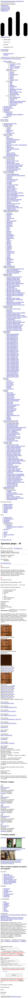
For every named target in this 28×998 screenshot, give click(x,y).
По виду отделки (8, 134)
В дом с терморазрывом (13, 174)
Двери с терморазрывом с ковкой (15, 498)
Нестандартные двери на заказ (14, 166)
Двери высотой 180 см (12, 371)
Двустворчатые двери (12, 170)
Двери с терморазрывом (13, 432)
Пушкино (9, 247)
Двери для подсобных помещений (15, 195)
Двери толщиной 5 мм (12, 358)
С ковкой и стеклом (12, 492)
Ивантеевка (10, 226)
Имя (2, 948)
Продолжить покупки (6, 996)
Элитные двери (10, 132)
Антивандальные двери (13, 423)
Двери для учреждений (12, 200)
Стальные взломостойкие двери (15, 459)
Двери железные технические (14, 276)
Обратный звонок (5, 9)
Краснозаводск (10, 238)
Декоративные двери (9, 487)
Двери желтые (10, 395)
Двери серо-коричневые (13, 400)
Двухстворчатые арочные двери (15, 164)
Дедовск (9, 215)
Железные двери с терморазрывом (15, 302)
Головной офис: (5, 49)
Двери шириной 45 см (12, 336)
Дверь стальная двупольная (13, 451)
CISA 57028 (4, 747)
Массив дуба (10, 138)
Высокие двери (10, 162)
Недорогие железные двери (14, 303)
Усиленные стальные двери (14, 480)
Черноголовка (10, 259)
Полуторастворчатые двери (14, 168)
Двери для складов (11, 198)
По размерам (7, 331)
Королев (9, 232)
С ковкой (9, 491)
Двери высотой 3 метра (13, 376)
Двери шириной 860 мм (13, 334)
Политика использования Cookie (12, 919)
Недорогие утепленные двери (14, 330)
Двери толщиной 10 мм (13, 359)
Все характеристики (6, 563)
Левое (4, 556)
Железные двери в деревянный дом (16, 292)
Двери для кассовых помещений (15, 192)
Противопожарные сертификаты (15, 526)
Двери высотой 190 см (12, 372)
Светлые (9, 419)
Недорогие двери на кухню (14, 320)
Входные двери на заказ (13, 160)
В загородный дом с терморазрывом (16, 175)
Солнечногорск (10, 252)
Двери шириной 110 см (12, 350)
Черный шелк (10, 414)
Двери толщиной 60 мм (13, 367)
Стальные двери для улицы (13, 448)
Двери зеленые (10, 396)
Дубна (8, 219)
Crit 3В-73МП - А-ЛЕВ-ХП (7, 743)
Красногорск (10, 236)
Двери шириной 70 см (12, 343)
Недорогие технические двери (14, 328)
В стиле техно (10, 382)
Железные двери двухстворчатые (15, 294)
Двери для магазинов (12, 194)
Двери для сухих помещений (14, 271)
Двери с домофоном (12, 431)
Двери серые (10, 402)
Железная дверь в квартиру (13, 282)
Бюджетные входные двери (13, 308)
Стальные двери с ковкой (13, 470)
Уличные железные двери (13, 278)
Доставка (9, 528)
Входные (9, 380)
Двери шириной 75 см (12, 344)
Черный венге (10, 411)
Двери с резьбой (11, 152)
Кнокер (5, 512)
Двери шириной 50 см (12, 338)
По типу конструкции (9, 156)
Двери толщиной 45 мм (13, 364)
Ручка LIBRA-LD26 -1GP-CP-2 (8, 715)
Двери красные (10, 398)
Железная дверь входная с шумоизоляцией (13, 286)
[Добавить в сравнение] (21, 548)
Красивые (9, 386)
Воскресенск (10, 214)
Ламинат (9, 146)
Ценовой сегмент (8, 124)
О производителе (8, 522)
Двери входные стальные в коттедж (16, 446)
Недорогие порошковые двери (14, 326)
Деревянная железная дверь (14, 280)
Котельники (10, 234)
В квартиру (9, 176)
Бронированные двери (12, 424)
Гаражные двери (11, 187)
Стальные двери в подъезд (13, 462)
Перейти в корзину (16, 996)
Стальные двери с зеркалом (14, 468)
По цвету (6, 390)
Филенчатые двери (11, 154)
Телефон (3, 949)
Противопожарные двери (10, 123)
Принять (14, 975)
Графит (8, 416)
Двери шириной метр (12, 352)
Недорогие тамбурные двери (14, 327)
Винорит (9, 143)
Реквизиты (9, 525)
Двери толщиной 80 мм (13, 368)
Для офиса (9, 182)
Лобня (8, 239)
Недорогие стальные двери (13, 454)
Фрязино (9, 264)
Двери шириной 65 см (12, 342)
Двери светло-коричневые (13, 399)
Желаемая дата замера (6, 964)
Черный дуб (10, 412)
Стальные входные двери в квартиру (16, 460)
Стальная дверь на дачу (12, 458)
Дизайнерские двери (12, 499)
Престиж (9, 131)
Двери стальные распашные (14, 447)
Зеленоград (9, 224)
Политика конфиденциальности (9, 917)
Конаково (9, 231)
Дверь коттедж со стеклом (13, 203)
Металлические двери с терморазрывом (17, 144)
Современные (10, 388)
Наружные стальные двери (13, 452)
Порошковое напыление (13, 148)
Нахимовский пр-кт (9, 53)
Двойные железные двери (13, 279)
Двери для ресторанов (12, 196)
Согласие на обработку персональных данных (12, 918)
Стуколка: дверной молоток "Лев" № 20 (11, 719)
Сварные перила (8, 508)
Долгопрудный (10, 218)
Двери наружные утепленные (14, 428)
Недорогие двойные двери (13, 323)
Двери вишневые (11, 394)
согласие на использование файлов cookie (12, 969)
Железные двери (8, 274)
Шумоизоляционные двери (13, 436)
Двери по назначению (9, 266)
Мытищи (9, 243)
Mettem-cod (3, 731)
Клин (8, 230)
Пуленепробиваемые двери (13, 434)
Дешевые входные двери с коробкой (16, 312)
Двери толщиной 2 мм (12, 355)
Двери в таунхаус (11, 190)
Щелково (9, 260)
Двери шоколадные (11, 408)
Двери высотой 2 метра (13, 375)
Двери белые (10, 392)
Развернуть (5, 971)
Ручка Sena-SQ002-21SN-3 (7, 703)
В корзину (9, 793)
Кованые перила (8, 505)
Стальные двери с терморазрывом (15, 474)
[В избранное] (1, 785)
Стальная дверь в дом (12, 456)
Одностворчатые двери (12, 167)
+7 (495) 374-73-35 (5, 6)
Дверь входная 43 (5, 787)
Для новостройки (11, 180)
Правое (9, 556)
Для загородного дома (12, 179)
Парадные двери (11, 204)
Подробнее (3, 793)
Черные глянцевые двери (13, 415)
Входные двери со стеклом (13, 438)
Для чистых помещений (13, 272)
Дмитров (9, 216)
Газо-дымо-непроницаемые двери (15, 268)
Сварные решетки (8, 507)
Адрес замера (4, 965)
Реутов (8, 250)
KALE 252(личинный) (6, 735)
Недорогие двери (8, 306)
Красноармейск (10, 235)
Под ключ (9, 310)
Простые (9, 387)
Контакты (6, 529)
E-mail (2, 962)
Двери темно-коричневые (13, 404)
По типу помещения (9, 171)
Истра (8, 227)
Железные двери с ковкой (13, 298)
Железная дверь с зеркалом (13, 290)
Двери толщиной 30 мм (13, 360)
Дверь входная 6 (5, 825)
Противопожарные (8, 518)
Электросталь (10, 262)
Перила (5, 511)
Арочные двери (11, 159)
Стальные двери (8, 442)
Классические (10, 384)
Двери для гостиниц (12, 191)
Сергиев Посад (10, 251)
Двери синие (10, 403)
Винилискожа (10, 147)
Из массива (9, 311)
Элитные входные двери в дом (14, 207)
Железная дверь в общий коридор (15, 283)
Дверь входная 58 (5, 816)
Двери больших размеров (13, 163)
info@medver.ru (4, 5)
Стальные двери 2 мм (12, 483)
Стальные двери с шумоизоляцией (15, 475)
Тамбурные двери (11, 208)
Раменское (9, 248)
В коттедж (9, 178)
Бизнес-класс (10, 130)
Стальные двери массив (13, 466)
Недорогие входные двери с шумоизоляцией (14, 318)
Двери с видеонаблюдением (14, 430)
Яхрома (8, 263)
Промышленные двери (12, 206)
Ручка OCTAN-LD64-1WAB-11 (8, 723)
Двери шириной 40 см (12, 335)
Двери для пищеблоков (12, 270)
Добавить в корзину (5, 552)
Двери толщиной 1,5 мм (13, 354)
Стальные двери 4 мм (12, 486)
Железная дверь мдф (12, 288)
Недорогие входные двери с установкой (17, 316)
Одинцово (9, 246)
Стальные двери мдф (12, 467)
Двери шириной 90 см (12, 348)
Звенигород (10, 223)
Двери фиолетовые (11, 406)
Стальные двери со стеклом (14, 476)
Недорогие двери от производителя (16, 322)
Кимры (8, 228)
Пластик (9, 150)
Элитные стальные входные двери (15, 482)
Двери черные (10, 407)
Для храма (9, 183)
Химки (8, 256)
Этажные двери (11, 186)
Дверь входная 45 (5, 806)
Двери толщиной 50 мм (13, 366)
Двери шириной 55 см (12, 339)
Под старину (10, 383)
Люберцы (9, 240)
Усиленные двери (11, 435)
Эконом (9, 128)
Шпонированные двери (13, 155)
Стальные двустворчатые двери (15, 479)
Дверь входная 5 (5, 797)
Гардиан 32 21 (4, 727)
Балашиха (9, 212)
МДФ (8, 136)
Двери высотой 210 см (12, 374)
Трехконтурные (10, 439)
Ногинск (9, 244)
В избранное (17, 548)
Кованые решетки (8, 504)
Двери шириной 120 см (13, 351)
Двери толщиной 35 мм (13, 362)
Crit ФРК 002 (4, 739)
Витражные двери (11, 490)
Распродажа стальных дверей (14, 455)
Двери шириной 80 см (12, 346)
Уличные (9, 202)
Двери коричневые (11, 410)
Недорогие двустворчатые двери (15, 324)
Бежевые (9, 418)
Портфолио (6, 521)
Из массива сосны (11, 140)
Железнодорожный (11, 220)
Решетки (6, 509)
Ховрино (6, 54)
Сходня (8, 254)
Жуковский (9, 222)
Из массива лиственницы (13, 139)
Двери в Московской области (11, 210)
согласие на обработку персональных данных (12, 952)
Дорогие (9, 127)
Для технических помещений (14, 199)
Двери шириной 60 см (12, 340)
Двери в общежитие (12, 188)
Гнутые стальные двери (13, 444)
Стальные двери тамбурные (14, 478)
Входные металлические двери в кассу (16, 427)
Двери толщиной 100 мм (13, 370)
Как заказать (7, 520)
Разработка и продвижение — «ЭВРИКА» (15, 941)
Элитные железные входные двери (15, 304)
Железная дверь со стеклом (13, 291)
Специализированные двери (11, 420)
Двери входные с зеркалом (13, 496)
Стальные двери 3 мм (12, 484)
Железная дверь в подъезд (13, 284)
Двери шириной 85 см (12, 347)
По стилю (6, 378)
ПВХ (8, 151)
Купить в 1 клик (15, 552)
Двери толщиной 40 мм (13, 363)
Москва (8, 242)
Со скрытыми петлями (12, 184)
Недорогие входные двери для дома (16, 315)
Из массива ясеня (11, 142)
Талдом (8, 255)
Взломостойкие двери (12, 426)
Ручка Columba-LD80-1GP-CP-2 (9, 707)
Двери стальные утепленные (14, 450)
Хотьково (9, 258)
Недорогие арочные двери (13, 314)
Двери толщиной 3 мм (12, 356)
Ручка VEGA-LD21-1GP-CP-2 (8, 711)
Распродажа (10, 69)
